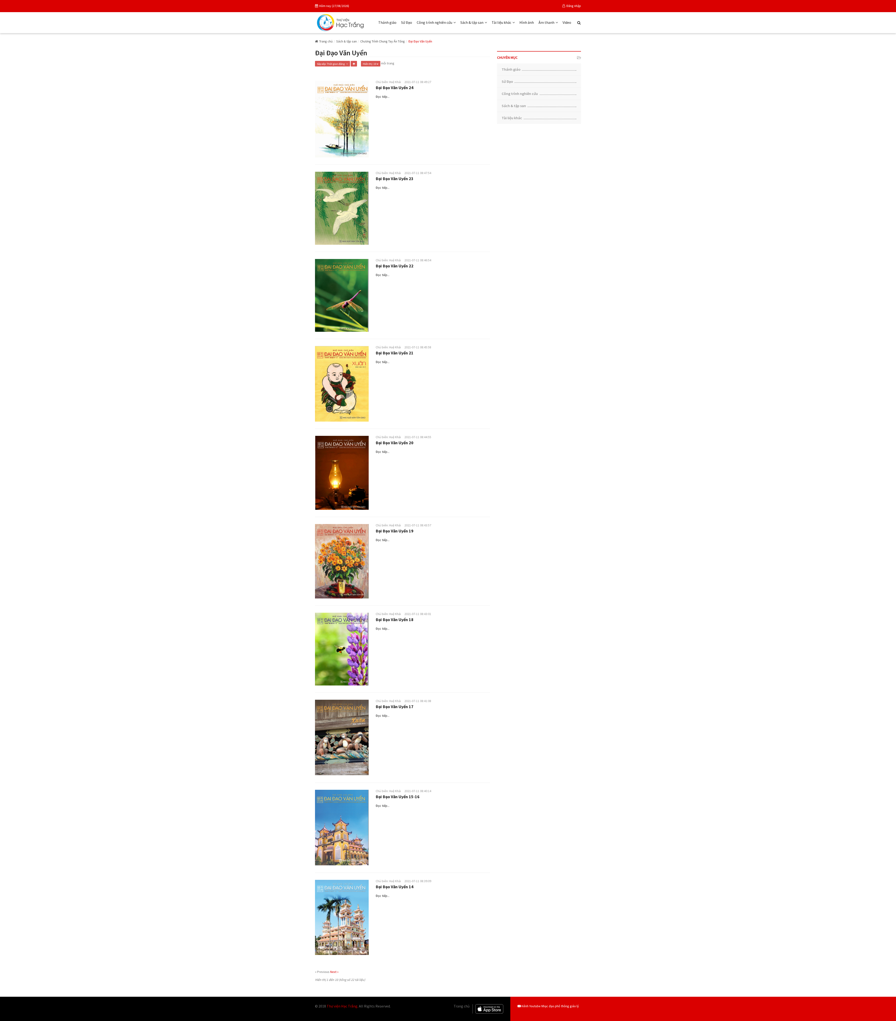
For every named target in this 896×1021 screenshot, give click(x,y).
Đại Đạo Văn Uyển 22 (394, 266)
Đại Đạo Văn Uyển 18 (394, 619)
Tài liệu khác (501, 22)
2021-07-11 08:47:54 (417, 173)
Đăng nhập (573, 6)
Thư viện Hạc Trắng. (342, 1006)
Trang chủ (326, 41)
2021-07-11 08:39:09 (417, 881)
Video (567, 22)
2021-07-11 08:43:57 (417, 525)
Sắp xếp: (331, 64)
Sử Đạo (406, 22)
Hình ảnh (526, 22)
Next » (334, 972)
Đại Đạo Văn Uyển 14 (394, 886)
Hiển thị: (369, 64)
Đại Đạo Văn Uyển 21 (394, 353)
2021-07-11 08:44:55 (417, 437)
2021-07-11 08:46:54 (417, 260)
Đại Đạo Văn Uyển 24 (394, 87)
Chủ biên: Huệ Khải (388, 82)
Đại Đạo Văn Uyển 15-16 (398, 796)
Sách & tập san (471, 22)
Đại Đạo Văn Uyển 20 (394, 442)
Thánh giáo (387, 22)
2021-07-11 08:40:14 (417, 791)
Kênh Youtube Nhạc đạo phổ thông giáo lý (550, 1006)
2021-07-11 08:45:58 (417, 347)
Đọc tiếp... (382, 96)
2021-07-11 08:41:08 (417, 701)
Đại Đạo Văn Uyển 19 (394, 531)
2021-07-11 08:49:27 (417, 82)
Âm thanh (546, 22)
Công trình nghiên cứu (434, 22)
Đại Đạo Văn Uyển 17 (394, 706)
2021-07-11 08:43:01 (417, 614)
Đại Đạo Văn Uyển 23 (394, 178)
